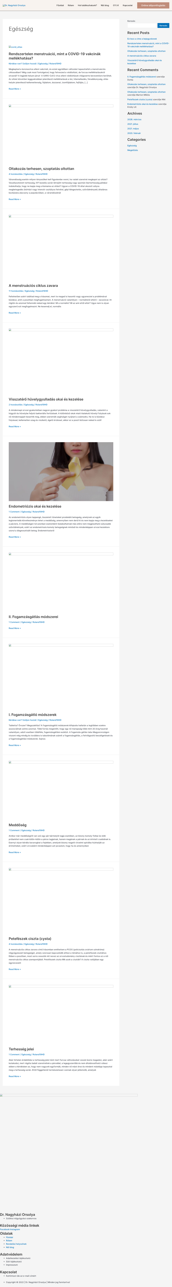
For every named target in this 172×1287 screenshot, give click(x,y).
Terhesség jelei (21, 1049)
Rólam (71, 5)
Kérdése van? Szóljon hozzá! (22, 63)
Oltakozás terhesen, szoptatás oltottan (41, 169)
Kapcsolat (127, 5)
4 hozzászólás (16, 174)
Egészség (43, 63)
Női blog (105, 5)
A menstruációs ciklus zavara (33, 285)
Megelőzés (132, 150)
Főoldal (60, 5)
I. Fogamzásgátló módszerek (33, 715)
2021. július (132, 124)
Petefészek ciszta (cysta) (30, 939)
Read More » (15, 88)
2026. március (134, 119)
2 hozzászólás (15, 404)
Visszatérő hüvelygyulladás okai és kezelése (46, 399)
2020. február (134, 133)
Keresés (131, 21)
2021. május (133, 128)
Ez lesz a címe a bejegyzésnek (142, 38)
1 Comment (14, 511)
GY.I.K (116, 5)
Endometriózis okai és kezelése (35, 506)
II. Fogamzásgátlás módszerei (33, 617)
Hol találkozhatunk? (87, 5)
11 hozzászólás (16, 291)
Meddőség (17, 825)
